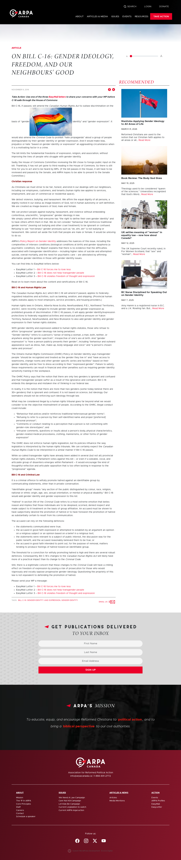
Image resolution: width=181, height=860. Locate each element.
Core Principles (23, 804)
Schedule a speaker (25, 817)
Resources (141, 16)
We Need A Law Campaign (72, 798)
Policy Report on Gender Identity (38, 241)
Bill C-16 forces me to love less (54, 269)
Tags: (15, 600)
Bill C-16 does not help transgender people (61, 273)
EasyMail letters (57, 97)
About (79, 16)
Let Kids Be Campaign (69, 804)
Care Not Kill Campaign (70, 801)
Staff (18, 807)
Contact (20, 813)
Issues (115, 16)
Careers (20, 810)
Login (147, 6)
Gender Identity (69, 600)
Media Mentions (117, 801)
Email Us (104, 602)
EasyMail (155, 804)
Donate (164, 6)
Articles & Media (97, 16)
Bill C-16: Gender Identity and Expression (39, 600)
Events (127, 16)
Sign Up (90, 670)
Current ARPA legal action (71, 810)
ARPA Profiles (158, 801)
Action (155, 793)
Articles (113, 798)
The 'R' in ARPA (23, 801)
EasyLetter (156, 807)
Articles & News (118, 793)
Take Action (161, 16)
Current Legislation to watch (72, 807)
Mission (19, 798)
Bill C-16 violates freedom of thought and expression (66, 276)
